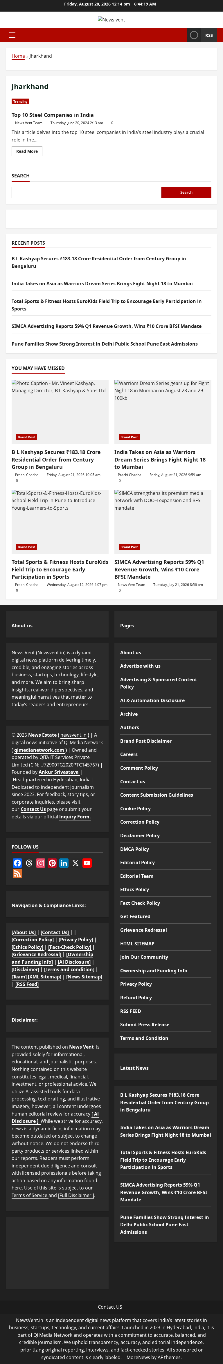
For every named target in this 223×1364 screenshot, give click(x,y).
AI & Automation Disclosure (152, 700)
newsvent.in (73, 735)
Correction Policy (139, 822)
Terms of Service (30, 1195)
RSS (209, 35)
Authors (129, 727)
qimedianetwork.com (39, 750)
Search (21, 175)
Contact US (110, 1307)
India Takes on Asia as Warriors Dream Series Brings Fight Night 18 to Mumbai (102, 283)
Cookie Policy (135, 808)
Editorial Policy (137, 862)
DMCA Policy (134, 849)
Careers (129, 754)
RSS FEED (130, 1011)
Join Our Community (144, 957)
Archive (129, 714)
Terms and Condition (144, 1038)
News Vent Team (28, 122)
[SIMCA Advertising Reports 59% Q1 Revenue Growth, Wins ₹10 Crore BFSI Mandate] (162, 522)
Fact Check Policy (140, 903)
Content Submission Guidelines (156, 795)
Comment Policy (139, 768)
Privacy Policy (136, 984)
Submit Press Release (144, 1024)
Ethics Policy (134, 889)
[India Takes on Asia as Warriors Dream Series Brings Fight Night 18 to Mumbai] (162, 412)
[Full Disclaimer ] (76, 1195)
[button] (12, 35)
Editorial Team (137, 876)
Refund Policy (136, 997)
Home (18, 56)
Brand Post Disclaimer (146, 741)
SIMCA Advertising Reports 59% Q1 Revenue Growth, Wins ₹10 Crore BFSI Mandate (107, 326)
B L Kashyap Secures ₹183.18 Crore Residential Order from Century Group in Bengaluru (56, 459)
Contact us (132, 781)
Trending (20, 101)
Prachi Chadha (27, 474)
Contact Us (33, 809)
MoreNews (138, 1357)
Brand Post (26, 437)
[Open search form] (180, 35)
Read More (29, 152)
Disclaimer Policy (140, 835)
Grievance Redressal (143, 930)
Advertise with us (140, 666)
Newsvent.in (50, 652)
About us (130, 652)
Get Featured (135, 916)
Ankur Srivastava (59, 772)
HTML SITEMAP (137, 943)
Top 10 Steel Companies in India (53, 114)
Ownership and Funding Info (153, 970)
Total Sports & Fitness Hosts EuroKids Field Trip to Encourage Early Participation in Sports (60, 569)
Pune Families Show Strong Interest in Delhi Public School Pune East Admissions (105, 344)
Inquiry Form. (75, 816)
